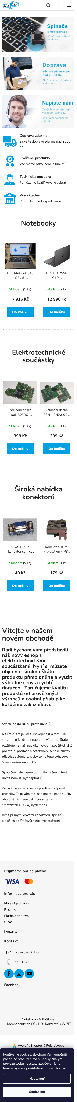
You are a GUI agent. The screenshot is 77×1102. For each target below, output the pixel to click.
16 (52, 329)
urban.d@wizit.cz (26, 952)
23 (73, 329)
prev (4, 261)
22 (70, 329)
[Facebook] (9, 973)
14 (46, 329)
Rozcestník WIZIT (58, 1024)
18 (58, 329)
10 (34, 329)
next (72, 261)
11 (37, 329)
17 (55, 329)
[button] (6, 34)
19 (61, 329)
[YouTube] (29, 973)
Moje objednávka (16, 903)
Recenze (10, 909)
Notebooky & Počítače (38, 1019)
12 (40, 329)
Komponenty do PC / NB (25, 1024)
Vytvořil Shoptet (30, 1045)
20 (64, 329)
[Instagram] (19, 973)
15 (49, 329)
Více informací (56, 1068)
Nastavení (37, 1078)
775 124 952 (24, 962)
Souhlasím (37, 1092)
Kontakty (10, 931)
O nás (8, 922)
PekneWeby (55, 1045)
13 (43, 329)
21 (67, 329)
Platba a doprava (16, 916)
